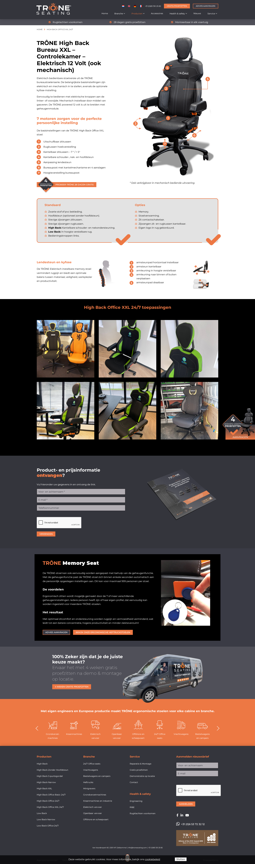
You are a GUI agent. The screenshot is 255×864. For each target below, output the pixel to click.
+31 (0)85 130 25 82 (153, 6)
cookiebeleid (152, 859)
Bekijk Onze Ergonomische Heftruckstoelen (103, 632)
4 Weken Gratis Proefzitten (71, 686)
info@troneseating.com (137, 848)
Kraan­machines (53, 734)
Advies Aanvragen (205, 6)
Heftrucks (202, 734)
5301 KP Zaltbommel (118, 848)
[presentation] (39, 728)
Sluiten (180, 859)
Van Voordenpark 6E (100, 848)
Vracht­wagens (159, 734)
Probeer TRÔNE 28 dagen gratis (74, 184)
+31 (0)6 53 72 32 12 (193, 824)
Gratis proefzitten (177, 6)
